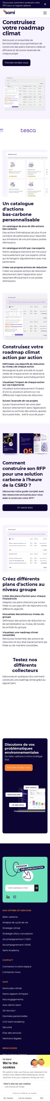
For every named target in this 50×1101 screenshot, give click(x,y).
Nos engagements (12, 999)
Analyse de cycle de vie (15, 922)
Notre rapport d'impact (15, 994)
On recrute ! (9, 1011)
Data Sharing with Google (14, 1087)
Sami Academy (10, 950)
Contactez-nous (11, 972)
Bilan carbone (10, 917)
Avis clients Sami (11, 1005)
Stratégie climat (11, 928)
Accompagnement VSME (16, 945)
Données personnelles (15, 1016)
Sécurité (7, 1027)
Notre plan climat (12, 988)
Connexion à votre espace (16, 967)
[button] (44, 13)
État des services (11, 1033)
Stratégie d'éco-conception (17, 934)
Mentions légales (11, 1038)
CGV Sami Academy (13, 1022)
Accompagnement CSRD (16, 939)
